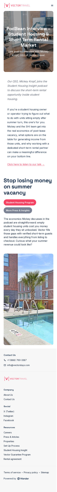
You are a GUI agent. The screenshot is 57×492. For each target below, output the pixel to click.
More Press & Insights (18, 210)
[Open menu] (52, 5)
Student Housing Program (20, 202)
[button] (15, 360)
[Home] (16, 378)
